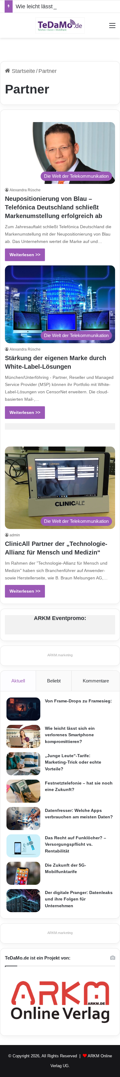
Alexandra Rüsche (25, 190)
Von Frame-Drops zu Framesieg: (78, 700)
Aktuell (18, 680)
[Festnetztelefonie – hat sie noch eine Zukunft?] (23, 791)
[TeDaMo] (60, 25)
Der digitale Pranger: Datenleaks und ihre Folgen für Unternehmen (79, 899)
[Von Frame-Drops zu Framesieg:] (23, 709)
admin (15, 535)
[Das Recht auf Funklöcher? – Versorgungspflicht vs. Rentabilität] (23, 845)
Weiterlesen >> (25, 254)
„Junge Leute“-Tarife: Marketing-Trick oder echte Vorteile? (73, 762)
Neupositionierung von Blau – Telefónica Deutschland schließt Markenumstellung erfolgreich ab (53, 207)
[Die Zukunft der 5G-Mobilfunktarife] (23, 873)
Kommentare (96, 680)
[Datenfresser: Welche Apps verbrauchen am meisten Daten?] (23, 818)
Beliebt (54, 680)
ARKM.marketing (60, 655)
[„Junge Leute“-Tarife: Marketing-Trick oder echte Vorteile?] (23, 763)
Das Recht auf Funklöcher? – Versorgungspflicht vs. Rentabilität (75, 844)
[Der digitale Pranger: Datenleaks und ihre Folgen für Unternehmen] (23, 900)
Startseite (22, 71)
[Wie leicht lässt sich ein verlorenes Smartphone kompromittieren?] (23, 736)
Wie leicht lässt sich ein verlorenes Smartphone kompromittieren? (70, 735)
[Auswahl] (112, 28)
